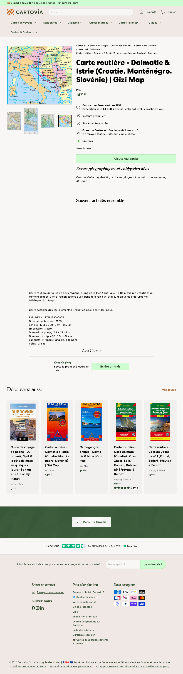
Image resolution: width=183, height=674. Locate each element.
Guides (153, 22)
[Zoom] (39, 75)
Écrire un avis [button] (110, 366)
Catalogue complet (84, 634)
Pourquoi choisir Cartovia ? (89, 592)
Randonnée (50, 22)
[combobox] (90, 12)
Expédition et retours (85, 616)
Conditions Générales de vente (28, 666)
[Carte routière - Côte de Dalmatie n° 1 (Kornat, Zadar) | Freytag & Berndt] (160, 440)
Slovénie (81, 181)
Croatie (80, 177)
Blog (75, 611)
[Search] (129, 12)
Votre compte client (84, 601)
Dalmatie (92, 177)
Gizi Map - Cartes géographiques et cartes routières (132, 177)
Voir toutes (169, 389)
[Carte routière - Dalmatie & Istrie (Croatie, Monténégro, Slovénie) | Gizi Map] (126, 224)
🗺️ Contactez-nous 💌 (85, 597)
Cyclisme (74, 22)
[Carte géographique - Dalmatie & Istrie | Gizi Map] (91, 438)
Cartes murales (99, 22)
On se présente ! (82, 606)
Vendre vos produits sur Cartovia (86, 623)
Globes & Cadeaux (22, 32)
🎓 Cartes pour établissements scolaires (90, 641)
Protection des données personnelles (71, 666)
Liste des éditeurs (83, 630)
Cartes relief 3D (129, 22)
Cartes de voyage (22, 22)
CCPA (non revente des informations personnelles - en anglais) (132, 666)
